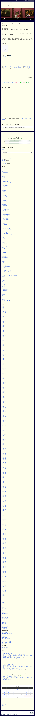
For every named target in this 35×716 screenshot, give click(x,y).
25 (26, 694)
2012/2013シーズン (7, 270)
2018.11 (4, 410)
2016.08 (4, 444)
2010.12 (4, 530)
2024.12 (4, 326)
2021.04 (4, 373)
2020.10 (4, 381)
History (3, 247)
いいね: (4, 49)
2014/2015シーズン (7, 272)
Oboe (3, 263)
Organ (3, 276)
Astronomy (4, 175)
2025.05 (4, 321)
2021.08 (4, 368)
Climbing (4, 204)
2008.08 (4, 566)
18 (26, 692)
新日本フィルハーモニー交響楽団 (7, 634)
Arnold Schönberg (6, 209)
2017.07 (4, 430)
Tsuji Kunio (5, 187)
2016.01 (4, 453)
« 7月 (10, 697)
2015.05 (4, 463)
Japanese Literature (7, 182)
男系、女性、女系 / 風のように (7, 665)
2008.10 (4, 563)
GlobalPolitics (4, 246)
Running (4, 281)
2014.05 (4, 478)
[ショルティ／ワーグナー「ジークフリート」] (28, 69)
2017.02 (4, 436)
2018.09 (4, 412)
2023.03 (4, 344)
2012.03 (4, 511)
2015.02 (4, 467)
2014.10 (4, 472)
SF (4, 186)
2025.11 (4, 315)
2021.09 (4, 367)
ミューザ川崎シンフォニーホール (7, 626)
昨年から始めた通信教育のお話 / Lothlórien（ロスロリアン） (10, 670)
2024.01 (4, 331)
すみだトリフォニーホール (6, 616)
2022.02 (4, 360)
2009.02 (4, 558)
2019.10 (4, 396)
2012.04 (4, 510)
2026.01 (4, 312)
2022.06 (4, 355)
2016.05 (4, 448)
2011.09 (4, 519)
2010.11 (4, 532)
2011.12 (4, 515)
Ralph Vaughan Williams (7, 229)
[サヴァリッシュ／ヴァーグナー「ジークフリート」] (7, 69)
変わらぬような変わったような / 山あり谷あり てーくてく (10, 675)
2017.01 (4, 438)
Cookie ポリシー (20, 714)
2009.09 (4, 549)
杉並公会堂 (3, 621)
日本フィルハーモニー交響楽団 (6, 642)
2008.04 (4, 571)
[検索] (33, 0)
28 (8, 695)
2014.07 (4, 476)
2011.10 (4, 518)
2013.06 (4, 492)
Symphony (5, 201)
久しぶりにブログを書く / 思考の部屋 (8, 664)
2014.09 (4, 473)
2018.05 (4, 417)
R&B (4, 262)
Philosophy (4, 277)
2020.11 (4, 379)
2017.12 (4, 424)
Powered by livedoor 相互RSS (7, 679)
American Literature (6, 177)
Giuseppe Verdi (6, 220)
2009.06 (4, 553)
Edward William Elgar (6, 214)
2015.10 (4, 457)
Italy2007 (5, 290)
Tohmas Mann (6, 180)
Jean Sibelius (5, 224)
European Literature (6, 178)
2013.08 (4, 490)
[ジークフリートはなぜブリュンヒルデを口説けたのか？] (18, 70)
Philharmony (5, 199)
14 (8, 692)
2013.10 (4, 487)
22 (13, 694)
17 (21, 692)
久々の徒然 (3, 160)
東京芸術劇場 (4, 622)
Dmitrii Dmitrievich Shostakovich (8, 213)
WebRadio (4, 294)
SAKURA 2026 (4, 163)
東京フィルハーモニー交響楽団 (6, 641)
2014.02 (4, 482)
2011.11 (4, 516)
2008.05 (4, 570)
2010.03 (4, 542)
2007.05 (4, 585)
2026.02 (4, 311)
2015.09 (4, 458)
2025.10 (4, 316)
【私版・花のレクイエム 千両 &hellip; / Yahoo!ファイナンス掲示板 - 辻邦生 (13, 669)
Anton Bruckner (6, 208)
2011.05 (4, 524)
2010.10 (4, 533)
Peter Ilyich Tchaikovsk (7, 228)
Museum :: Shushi (4, 608)
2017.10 (4, 426)
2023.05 (4, 341)
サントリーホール (4, 614)
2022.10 (4, 350)
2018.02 (4, 421)
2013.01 (4, 499)
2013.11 (4, 486)
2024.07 (4, 329)
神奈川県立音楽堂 (4, 628)
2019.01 (4, 407)
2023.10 (4, 335)
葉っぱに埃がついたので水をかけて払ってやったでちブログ (10, 601)
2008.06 (4, 568)
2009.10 (4, 548)
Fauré (3, 242)
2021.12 (4, 363)
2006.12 (4, 591)
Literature (5, 181)
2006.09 (4, 595)
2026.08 (4, 306)
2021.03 (4, 374)
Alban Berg (5, 206)
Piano (4, 200)
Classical (4, 191)
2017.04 (4, 434)
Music (3, 261)
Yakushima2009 (6, 293)
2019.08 (4, 398)
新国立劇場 (3, 619)
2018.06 (4, 416)
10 (21, 691)
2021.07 (4, 369)
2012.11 (4, 501)
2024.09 (4, 327)
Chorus (4, 195)
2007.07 (4, 582)
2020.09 (4, 382)
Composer (4, 205)
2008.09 (4, 565)
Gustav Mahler (6, 222)
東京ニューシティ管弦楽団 (6, 638)
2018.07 (4, 415)
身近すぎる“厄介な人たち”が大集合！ (7, 653)
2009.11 (4, 547)
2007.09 (4, 580)
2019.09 (4, 397)
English (3, 241)
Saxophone (5, 253)
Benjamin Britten (6, 211)
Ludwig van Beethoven (7, 227)
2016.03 (4, 450)
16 (17, 692)
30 (17, 695)
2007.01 (4, 590)
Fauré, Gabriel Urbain (6, 215)
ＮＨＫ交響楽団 (4, 632)
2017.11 (4, 425)
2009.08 (4, 551)
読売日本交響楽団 (4, 643)
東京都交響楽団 (4, 637)
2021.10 (4, 365)
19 (30, 692)
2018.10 (4, 411)
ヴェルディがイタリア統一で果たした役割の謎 (10, 275)
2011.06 (4, 523)
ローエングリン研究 (5, 298)
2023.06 (4, 340)
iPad (4, 237)
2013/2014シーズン (7, 271)
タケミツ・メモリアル (5, 617)
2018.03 (4, 420)
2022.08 (4, 353)
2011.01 (4, 529)
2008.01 (4, 575)
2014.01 (4, 483)
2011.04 (4, 525)
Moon (3, 258)
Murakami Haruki (6, 185)
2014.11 (4, 471)
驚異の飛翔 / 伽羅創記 (6, 663)
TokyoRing (4, 285)
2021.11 (4, 364)
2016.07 (4, 445)
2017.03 (4, 435)
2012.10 (4, 502)
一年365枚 (3, 603)
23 (17, 694)
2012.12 (4, 500)
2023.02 (4, 345)
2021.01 (4, 377)
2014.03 (4, 481)
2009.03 (4, 557)
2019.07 (4, 400)
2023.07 (4, 339)
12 (30, 691)
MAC (4, 238)
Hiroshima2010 (5, 289)
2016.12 (4, 439)
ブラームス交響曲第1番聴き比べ (6, 158)
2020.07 (4, 384)
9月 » (25, 697)
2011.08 (4, 520)
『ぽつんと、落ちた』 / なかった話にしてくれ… (9, 668)
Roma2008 (5, 291)
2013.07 (4, 491)
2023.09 (4, 336)
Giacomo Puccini (6, 219)
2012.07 (4, 506)
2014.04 (4, 480)
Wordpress (4, 295)
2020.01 (4, 392)
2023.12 (4, 332)
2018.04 (4, 419)
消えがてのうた (4, 606)
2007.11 (4, 577)
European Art (5, 172)
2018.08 (4, 414)
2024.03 (4, 330)
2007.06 (4, 584)
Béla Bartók (5, 210)
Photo (3, 279)
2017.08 (4, 429)
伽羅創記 (3, 602)
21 (8, 694)
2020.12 (4, 378)
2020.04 (4, 388)
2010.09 (4, 534)
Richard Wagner (6, 232)
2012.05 (4, 509)
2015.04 (4, 464)
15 (13, 692)
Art (3, 171)
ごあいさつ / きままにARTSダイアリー (8, 676)
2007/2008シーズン (7, 267)
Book (3, 176)
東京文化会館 (4, 623)
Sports (3, 284)
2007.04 (4, 586)
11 (26, 691)
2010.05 (4, 539)
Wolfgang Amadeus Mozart (7, 234)
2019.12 (4, 393)
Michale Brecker (6, 252)
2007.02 (4, 589)
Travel (3, 286)
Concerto (5, 196)
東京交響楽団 (4, 636)
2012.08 (4, 505)
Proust (3, 280)
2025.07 (4, 320)
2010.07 (4, 537)
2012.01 (4, 514)
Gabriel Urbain (4, 243)
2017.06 (4, 431)
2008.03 (4, 572)
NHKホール (3, 612)
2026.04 (4, 308)
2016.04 (4, 449)
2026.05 (4, 307)
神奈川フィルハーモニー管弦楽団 (7, 633)
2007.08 (4, 581)
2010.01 (4, 544)
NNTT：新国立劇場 (6, 266)
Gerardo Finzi (5, 218)
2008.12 (4, 561)
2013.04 (4, 495)
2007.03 (4, 587)
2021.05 (4, 372)
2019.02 (4, 406)
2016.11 (4, 440)
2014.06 (4, 477)
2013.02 (4, 497)
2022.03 (4, 359)
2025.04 (4, 322)
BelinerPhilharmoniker (6, 192)
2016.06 (4, 447)
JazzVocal (5, 251)
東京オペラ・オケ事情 (6, 300)
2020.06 (4, 386)
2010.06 (4, 538)
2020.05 (4, 387)
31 (21, 695)
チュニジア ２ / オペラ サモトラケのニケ (8, 658)
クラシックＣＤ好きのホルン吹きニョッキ (8, 604)
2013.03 (4, 496)
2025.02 (4, 325)
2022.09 (4, 351)
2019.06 (4, 401)
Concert (4, 239)
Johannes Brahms (6, 225)
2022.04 (4, 358)
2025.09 (4, 317)
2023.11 (4, 334)
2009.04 (4, 556)
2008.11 (4, 562)
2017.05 (4, 433)
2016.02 (4, 452)
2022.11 (4, 349)
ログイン (3, 703)
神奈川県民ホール (4, 627)
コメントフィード (4, 705)
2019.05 (4, 402)
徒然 (2, 159)
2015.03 (4, 466)
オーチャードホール (5, 613)
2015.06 (4, 462)
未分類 (3, 299)
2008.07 (4, 567)
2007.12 (4, 576)
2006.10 (4, 594)
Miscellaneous (30, 77)
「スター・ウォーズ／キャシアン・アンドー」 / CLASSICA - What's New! (12, 654)
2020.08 (4, 383)
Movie (3, 260)
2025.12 (4, 313)
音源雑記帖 (3, 607)
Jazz (3, 248)
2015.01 (4, 468)
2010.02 (4, 543)
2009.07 (4, 552)
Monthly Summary (5, 257)
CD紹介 (4, 190)
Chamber (4, 194)
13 (4, 692)
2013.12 (4, 485)
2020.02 (4, 391)
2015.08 (4, 459)
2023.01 (4, 346)
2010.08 (4, 535)
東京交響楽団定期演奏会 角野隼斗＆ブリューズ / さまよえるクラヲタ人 (12, 657)
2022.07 (4, 354)
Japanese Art (5, 173)
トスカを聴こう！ (6, 274)
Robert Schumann (6, 233)
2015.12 (4, 454)
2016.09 (4, 443)
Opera (4, 265)
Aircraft (3, 168)
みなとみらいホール (5, 618)
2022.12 (4, 348)
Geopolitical (4, 244)
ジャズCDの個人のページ (5, 647)
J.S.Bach (5, 223)
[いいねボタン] (3, 43)
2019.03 (4, 405)
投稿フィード (4, 704)
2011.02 (4, 528)
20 (4, 694)
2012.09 (4, 504)
